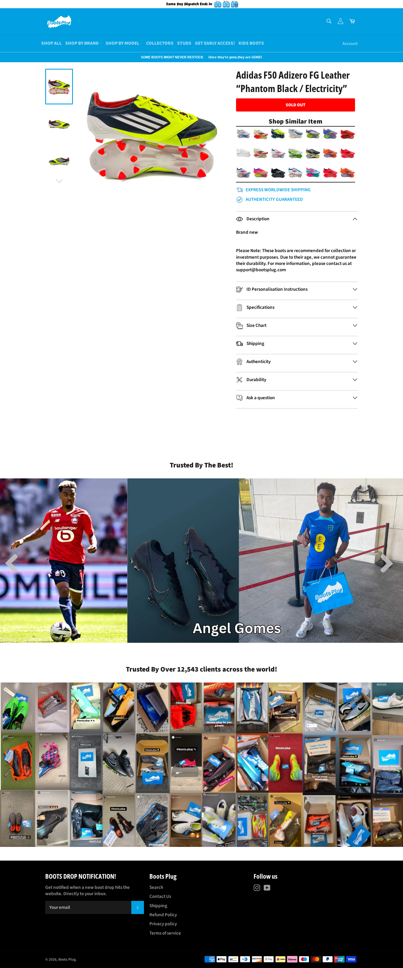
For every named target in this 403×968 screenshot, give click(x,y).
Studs (184, 43)
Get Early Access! (215, 43)
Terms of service (165, 933)
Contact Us (160, 896)
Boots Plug (67, 959)
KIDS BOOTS (251, 43)
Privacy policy (163, 924)
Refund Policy (163, 915)
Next (2, 57)
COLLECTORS (160, 43)
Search (156, 887)
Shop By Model (123, 43)
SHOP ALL (51, 43)
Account (350, 44)
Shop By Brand (82, 43)
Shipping (158, 906)
